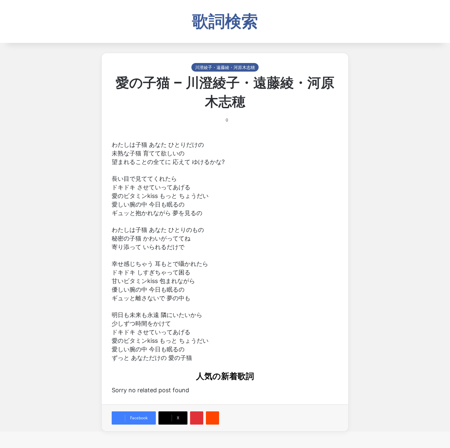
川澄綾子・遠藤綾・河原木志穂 (225, 67)
